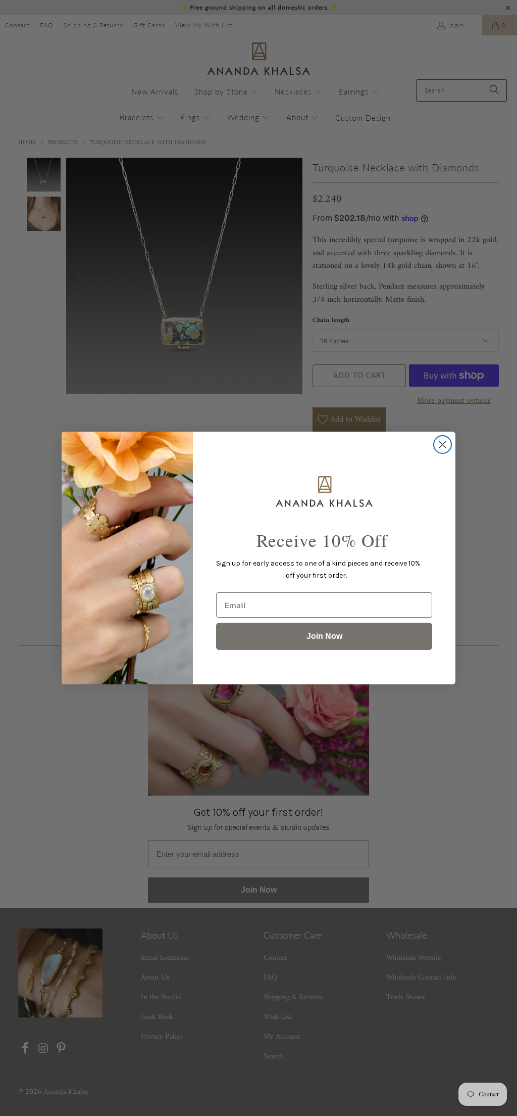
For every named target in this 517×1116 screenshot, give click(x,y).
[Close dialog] (442, 444)
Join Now (324, 636)
